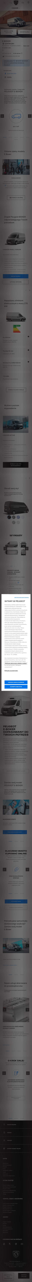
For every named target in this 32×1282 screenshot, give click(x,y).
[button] (21, 597)
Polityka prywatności (11, 670)
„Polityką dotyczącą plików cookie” (16, 663)
